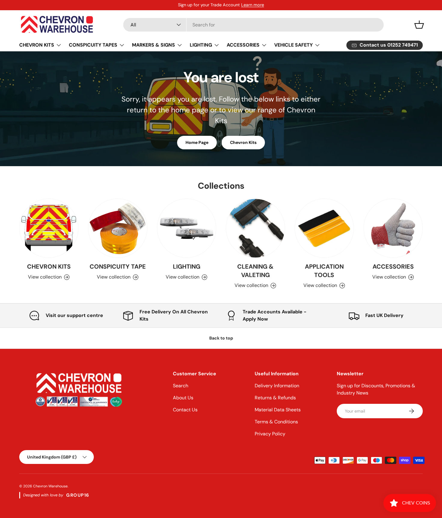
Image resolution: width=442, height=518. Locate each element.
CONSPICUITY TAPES (93, 45)
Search (180, 385)
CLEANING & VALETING (255, 271)
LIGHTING (201, 45)
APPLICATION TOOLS (324, 271)
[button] (419, 24)
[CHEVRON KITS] (49, 228)
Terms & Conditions (276, 422)
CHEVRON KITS (36, 45)
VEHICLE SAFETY (293, 45)
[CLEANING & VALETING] (255, 228)
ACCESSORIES (243, 45)
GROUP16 (78, 495)
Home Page (197, 142)
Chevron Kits (243, 142)
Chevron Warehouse (50, 486)
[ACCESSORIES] (393, 228)
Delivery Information (277, 385)
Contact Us (185, 410)
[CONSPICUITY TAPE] (117, 228)
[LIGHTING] (186, 228)
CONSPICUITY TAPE (118, 266)
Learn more (252, 5)
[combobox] (253, 25)
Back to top (221, 338)
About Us (183, 398)
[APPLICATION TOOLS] (324, 228)
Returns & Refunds (275, 398)
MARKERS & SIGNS (153, 45)
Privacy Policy (270, 434)
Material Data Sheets (278, 410)
